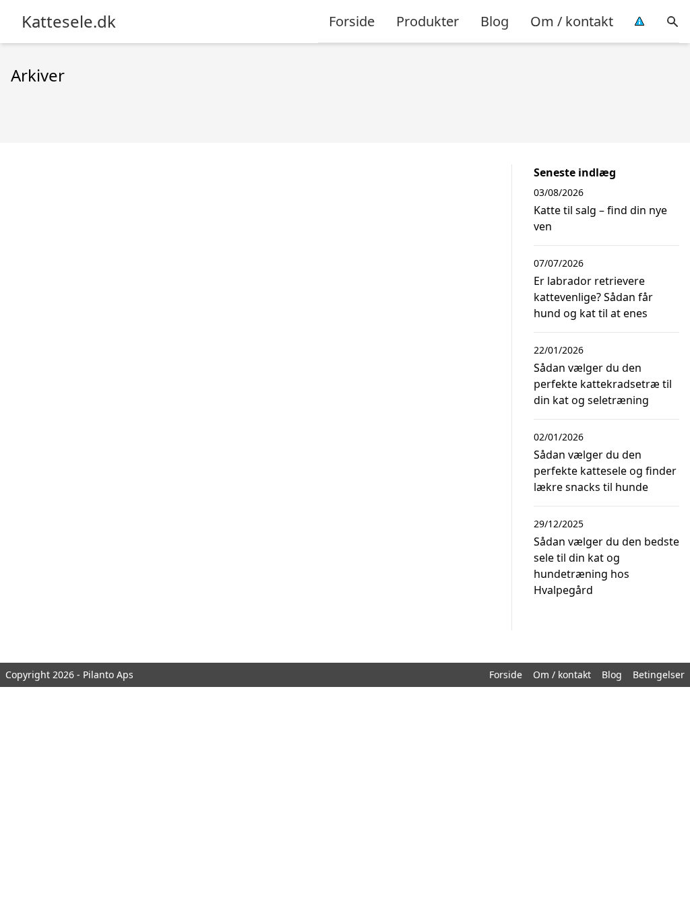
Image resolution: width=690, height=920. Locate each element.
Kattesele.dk (69, 21)
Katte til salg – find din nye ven (600, 218)
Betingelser (659, 674)
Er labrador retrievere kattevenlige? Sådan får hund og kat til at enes (593, 297)
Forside (352, 21)
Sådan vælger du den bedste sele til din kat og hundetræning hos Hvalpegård (606, 565)
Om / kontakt (571, 21)
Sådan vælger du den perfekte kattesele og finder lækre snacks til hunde (605, 470)
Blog (494, 21)
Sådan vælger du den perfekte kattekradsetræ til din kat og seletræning (603, 383)
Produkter (427, 21)
